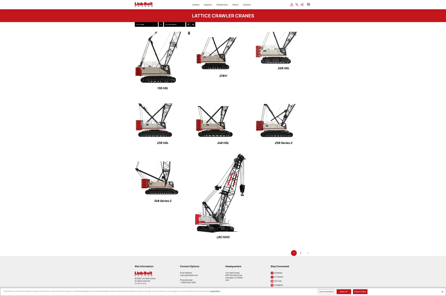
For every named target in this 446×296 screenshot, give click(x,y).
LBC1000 (222, 237)
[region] (223, 292)
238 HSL (162, 143)
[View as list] (193, 24)
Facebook (278, 272)
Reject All (344, 292)
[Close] (442, 291)
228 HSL (283, 68)
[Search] (296, 4)
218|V (223, 76)
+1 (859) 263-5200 (188, 282)
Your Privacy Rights (326, 292)
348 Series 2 (162, 201)
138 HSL (162, 88)
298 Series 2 (283, 143)
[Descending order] (161, 24)
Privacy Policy (140, 283)
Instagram (278, 285)
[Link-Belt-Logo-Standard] (143, 3)
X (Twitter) (278, 277)
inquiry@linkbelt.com (189, 275)
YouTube (278, 281)
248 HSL (223, 143)
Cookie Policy (215, 291)
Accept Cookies (360, 292)
